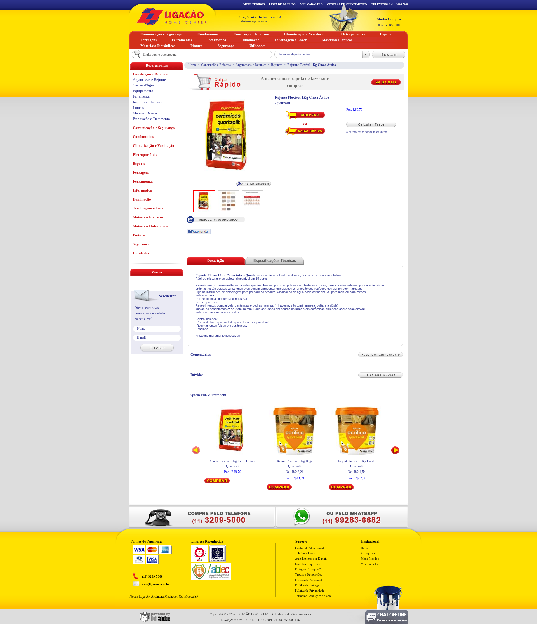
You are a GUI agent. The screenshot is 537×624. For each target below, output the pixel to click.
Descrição (215, 260)
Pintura (139, 235)
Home (192, 65)
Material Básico (145, 113)
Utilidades (141, 253)
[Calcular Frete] (373, 124)
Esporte (139, 163)
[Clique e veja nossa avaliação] (199, 561)
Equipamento (143, 91)
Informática (142, 190)
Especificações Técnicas (274, 260)
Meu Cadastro (311, 4)
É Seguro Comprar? (308, 569)
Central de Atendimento (310, 548)
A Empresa (368, 553)
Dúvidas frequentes (307, 564)
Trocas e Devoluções (308, 574)
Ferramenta (141, 96)
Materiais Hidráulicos (150, 226)
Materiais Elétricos (148, 217)
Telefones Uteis (305, 553)
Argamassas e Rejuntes (250, 65)
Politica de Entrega (307, 585)
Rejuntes (276, 65)
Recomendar (199, 231)
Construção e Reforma (216, 65)
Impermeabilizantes (147, 102)
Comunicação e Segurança (154, 128)
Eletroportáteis (145, 154)
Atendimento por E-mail (311, 558)
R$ (389, 22)
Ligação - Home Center (171, 16)
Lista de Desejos (282, 4)
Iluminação (142, 199)
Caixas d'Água (144, 85)
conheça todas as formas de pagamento (366, 132)
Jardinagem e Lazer (149, 208)
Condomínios (143, 137)
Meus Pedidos (254, 4)
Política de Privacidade (309, 590)
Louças (138, 107)
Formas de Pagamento (309, 579)
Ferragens (141, 172)
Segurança (141, 244)
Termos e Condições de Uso (313, 595)
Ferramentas (143, 181)
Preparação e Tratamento (151, 119)
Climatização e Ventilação (153, 145)
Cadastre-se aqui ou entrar (253, 21)
